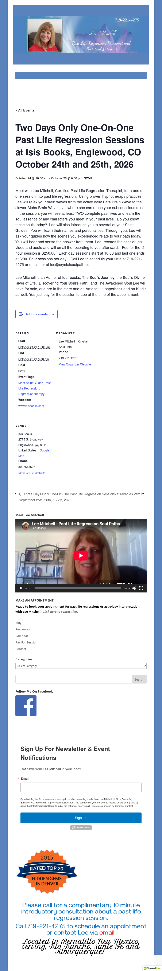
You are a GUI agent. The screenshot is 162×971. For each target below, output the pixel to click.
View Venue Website (32, 473)
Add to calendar (37, 314)
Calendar (21, 636)
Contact (20, 649)
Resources (22, 629)
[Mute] (134, 588)
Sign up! (81, 817)
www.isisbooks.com (31, 406)
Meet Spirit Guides (30, 383)
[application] (81, 555)
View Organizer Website (75, 364)
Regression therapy (31, 394)
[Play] (21, 588)
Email (24, 778)
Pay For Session (26, 642)
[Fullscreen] (141, 588)
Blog (18, 623)
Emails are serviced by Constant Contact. (112, 805)
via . (103, 934)
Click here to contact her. (61, 612)
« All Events (24, 110)
